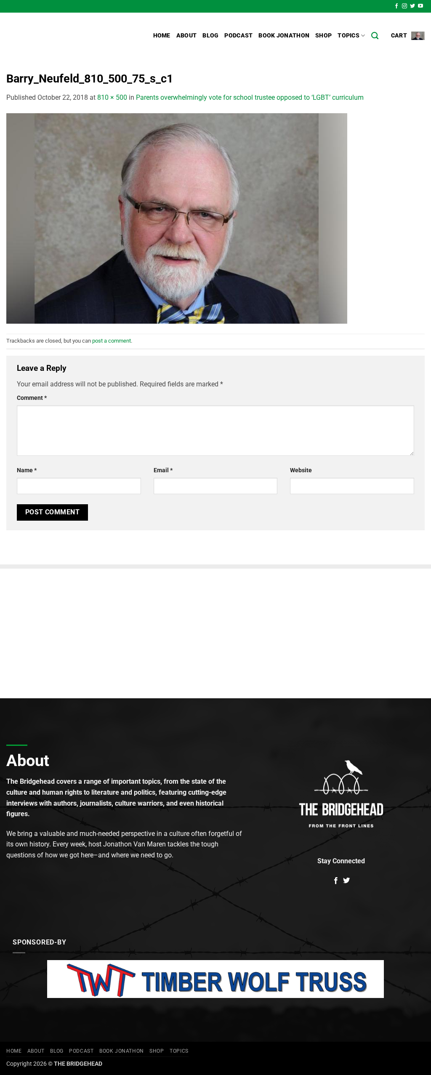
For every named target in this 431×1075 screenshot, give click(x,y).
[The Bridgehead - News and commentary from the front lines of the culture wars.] (63, 36)
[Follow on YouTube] (420, 6)
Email (163, 470)
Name (27, 470)
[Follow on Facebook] (396, 6)
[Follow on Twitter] (412, 6)
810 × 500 (112, 97)
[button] (408, 35)
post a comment (111, 341)
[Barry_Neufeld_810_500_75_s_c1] (176, 218)
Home (161, 35)
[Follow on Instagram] (404, 6)
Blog (210, 35)
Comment (32, 398)
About (186, 35)
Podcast (238, 35)
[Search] (374, 36)
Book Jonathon (283, 35)
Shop (323, 35)
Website (301, 470)
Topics (348, 35)
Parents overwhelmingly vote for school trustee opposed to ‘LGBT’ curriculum (250, 97)
